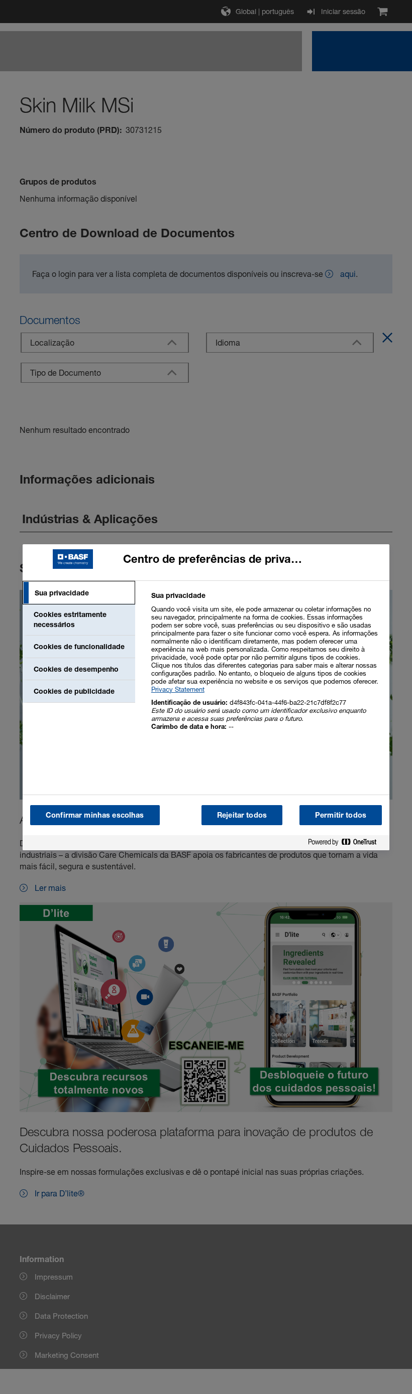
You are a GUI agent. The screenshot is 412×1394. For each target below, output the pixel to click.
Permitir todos (340, 815)
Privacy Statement (177, 689)
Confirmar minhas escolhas (95, 815)
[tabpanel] (266, 666)
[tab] (79, 593)
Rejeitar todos (242, 815)
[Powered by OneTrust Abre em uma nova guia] (346, 844)
